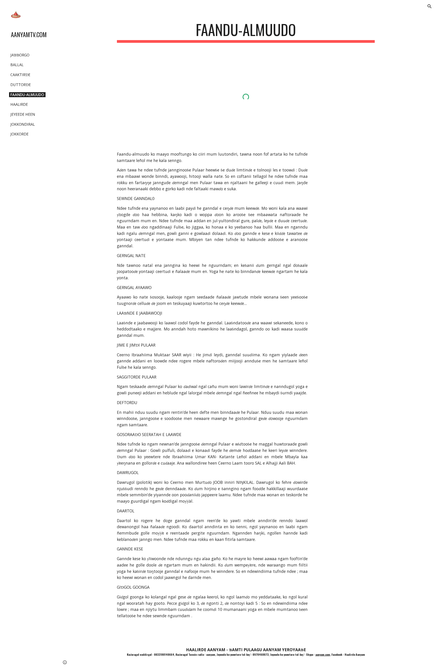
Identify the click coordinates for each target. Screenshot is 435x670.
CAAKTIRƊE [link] (20, 74)
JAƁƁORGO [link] (19, 55)
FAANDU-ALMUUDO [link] (27, 94)
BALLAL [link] (17, 64)
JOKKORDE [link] (19, 134)
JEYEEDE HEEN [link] (22, 114)
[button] (429, 6)
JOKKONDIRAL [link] (22, 124)
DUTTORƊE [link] (20, 84)
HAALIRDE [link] (19, 104)
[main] (246, 32)
